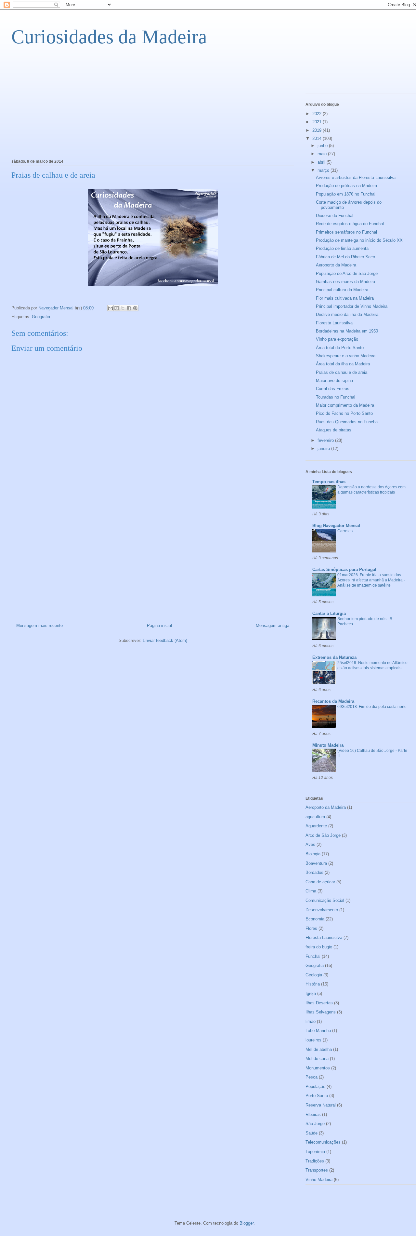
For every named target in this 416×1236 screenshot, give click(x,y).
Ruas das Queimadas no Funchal (347, 421)
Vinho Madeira (319, 1179)
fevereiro (326, 440)
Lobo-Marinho (318, 1030)
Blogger (247, 1223)
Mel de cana (317, 1058)
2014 (317, 138)
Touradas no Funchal (335, 397)
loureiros (313, 1040)
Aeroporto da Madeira (336, 265)
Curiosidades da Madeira (109, 37)
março (324, 170)
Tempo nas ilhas (328, 481)
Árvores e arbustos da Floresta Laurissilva (356, 177)
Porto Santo (317, 1095)
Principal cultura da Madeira (342, 289)
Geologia (314, 974)
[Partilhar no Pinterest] (135, 308)
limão (311, 1021)
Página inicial (159, 625)
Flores (311, 928)
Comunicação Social (325, 900)
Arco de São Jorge (323, 835)
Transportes (317, 1170)
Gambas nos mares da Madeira (345, 281)
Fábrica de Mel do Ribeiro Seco (345, 256)
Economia (315, 919)
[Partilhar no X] (123, 308)
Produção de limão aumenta (342, 248)
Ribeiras (313, 1114)
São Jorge (315, 1123)
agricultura (315, 816)
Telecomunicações (323, 1142)
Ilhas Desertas (319, 1002)
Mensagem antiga (272, 625)
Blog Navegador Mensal (336, 525)
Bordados (314, 872)
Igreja (311, 993)
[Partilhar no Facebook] (129, 308)
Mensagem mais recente (39, 625)
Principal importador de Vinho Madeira (351, 306)
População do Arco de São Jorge (347, 273)
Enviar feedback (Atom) (165, 640)
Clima (311, 891)
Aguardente (316, 825)
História (313, 984)
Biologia (313, 853)
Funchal (313, 956)
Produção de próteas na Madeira (346, 185)
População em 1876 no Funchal (345, 194)
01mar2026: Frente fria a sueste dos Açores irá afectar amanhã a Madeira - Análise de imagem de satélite (371, 580)
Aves (310, 844)
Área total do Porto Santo (340, 347)
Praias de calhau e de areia (341, 372)
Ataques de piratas (333, 430)
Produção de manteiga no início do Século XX (359, 240)
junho (323, 145)
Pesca (312, 1077)
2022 (317, 113)
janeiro (324, 448)
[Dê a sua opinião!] (116, 308)
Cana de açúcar (320, 881)
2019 (317, 130)
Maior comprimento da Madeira (345, 405)
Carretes (345, 531)
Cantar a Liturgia (329, 613)
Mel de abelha (319, 1049)
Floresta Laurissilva (334, 322)
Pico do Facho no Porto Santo (344, 413)
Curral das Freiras (332, 388)
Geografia (41, 316)
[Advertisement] (60, 102)
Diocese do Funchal (334, 215)
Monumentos (318, 1068)
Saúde (312, 1133)
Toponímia (315, 1151)
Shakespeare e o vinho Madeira (345, 355)
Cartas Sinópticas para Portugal (344, 569)
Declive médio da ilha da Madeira (347, 314)
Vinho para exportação (337, 339)
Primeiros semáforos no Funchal (346, 232)
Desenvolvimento (322, 909)
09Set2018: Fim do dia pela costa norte (372, 706)
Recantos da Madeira (333, 701)
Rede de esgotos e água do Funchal (350, 223)
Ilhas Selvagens (321, 1012)
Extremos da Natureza (334, 657)
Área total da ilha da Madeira (343, 363)
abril (322, 162)
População (315, 1086)
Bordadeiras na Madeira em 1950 (347, 331)
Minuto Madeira (328, 745)
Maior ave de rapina (334, 380)
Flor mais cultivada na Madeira (345, 298)
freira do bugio (319, 946)
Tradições (315, 1161)
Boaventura (316, 863)
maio (323, 153)
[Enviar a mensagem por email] (110, 308)
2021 (317, 121)
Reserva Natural (321, 1105)
